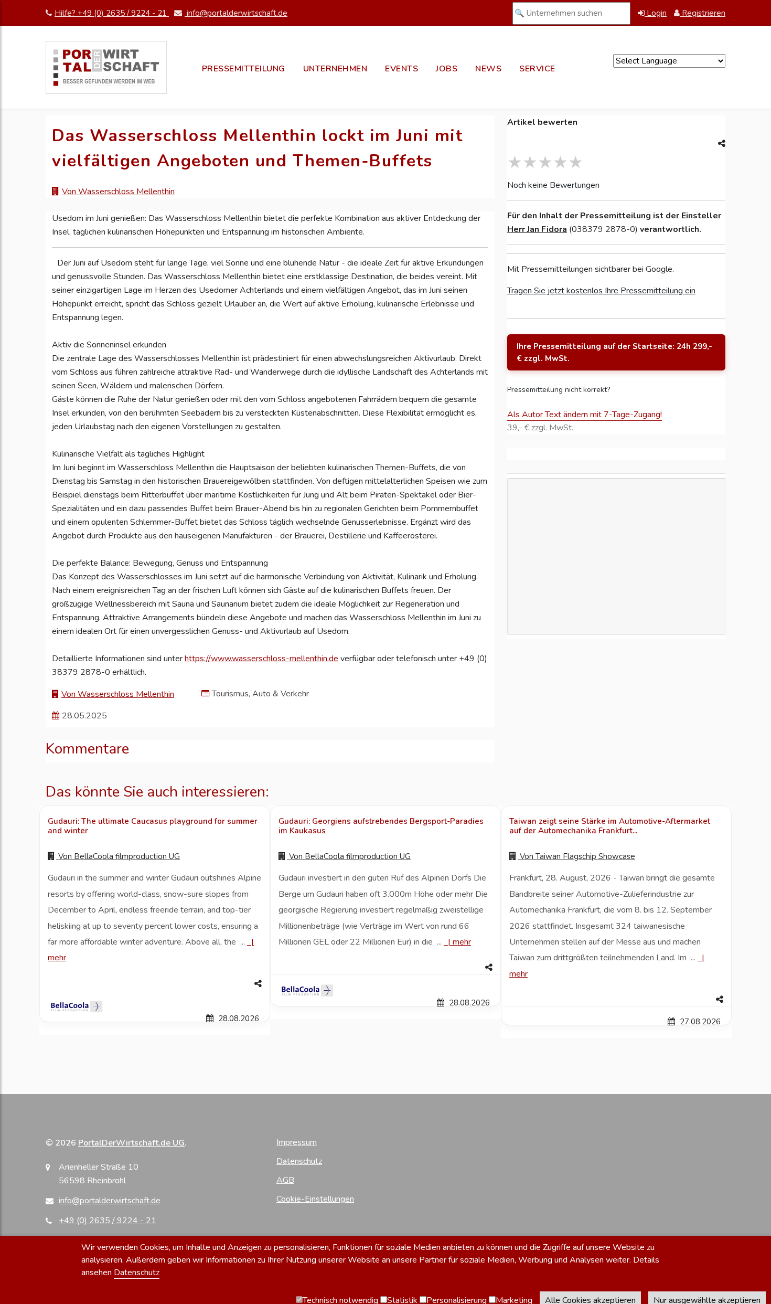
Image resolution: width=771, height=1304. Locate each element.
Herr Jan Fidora (537, 229)
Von (118, 856)
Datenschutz (299, 1161)
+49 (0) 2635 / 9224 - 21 (107, 1220)
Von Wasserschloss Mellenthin (118, 191)
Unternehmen (335, 69)
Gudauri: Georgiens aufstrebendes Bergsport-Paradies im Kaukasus (381, 826)
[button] (155, 984)
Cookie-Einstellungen (315, 1199)
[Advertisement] (616, 616)
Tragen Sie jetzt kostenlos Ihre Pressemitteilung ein (601, 290)
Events (401, 69)
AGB (285, 1180)
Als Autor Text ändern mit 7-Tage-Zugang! (584, 414)
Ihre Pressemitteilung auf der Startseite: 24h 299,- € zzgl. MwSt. (614, 352)
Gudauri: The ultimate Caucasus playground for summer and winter (153, 826)
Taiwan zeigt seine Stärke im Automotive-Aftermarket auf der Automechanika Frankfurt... (609, 826)
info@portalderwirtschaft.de (236, 13)
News (488, 69)
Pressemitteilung (243, 69)
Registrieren (702, 13)
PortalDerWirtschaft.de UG (131, 1143)
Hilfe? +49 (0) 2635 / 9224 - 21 (112, 13)
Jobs (446, 69)
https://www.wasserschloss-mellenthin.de (261, 658)
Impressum (296, 1142)
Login (656, 13)
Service (537, 69)
